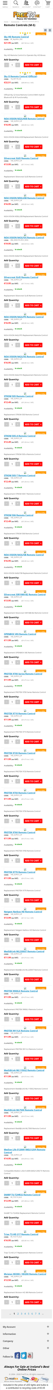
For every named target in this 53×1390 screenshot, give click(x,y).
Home (6, 21)
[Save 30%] (25, 155)
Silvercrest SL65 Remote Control (21, 158)
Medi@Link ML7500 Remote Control (23, 1110)
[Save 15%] (25, 1231)
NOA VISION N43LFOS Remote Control (24, 237)
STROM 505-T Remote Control (19, 475)
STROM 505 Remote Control (18, 396)
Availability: (8, 49)
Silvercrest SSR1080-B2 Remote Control (25, 594)
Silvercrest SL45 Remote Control (21, 277)
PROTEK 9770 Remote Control (19, 872)
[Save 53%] (25, 1191)
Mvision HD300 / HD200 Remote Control (25, 1274)
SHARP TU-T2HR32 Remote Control (22, 1194)
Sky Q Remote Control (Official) (20, 76)
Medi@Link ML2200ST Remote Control (24, 951)
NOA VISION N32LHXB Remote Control (24, 118)
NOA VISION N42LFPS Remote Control (24, 316)
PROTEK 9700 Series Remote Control (23, 673)
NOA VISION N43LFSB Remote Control (24, 554)
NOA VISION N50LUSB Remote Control (24, 197)
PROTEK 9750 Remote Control (19, 792)
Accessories (15, 21)
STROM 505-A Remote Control (19, 435)
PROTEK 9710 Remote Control (19, 713)
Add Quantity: (11, 59)
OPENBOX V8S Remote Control (20, 634)
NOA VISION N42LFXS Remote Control (24, 356)
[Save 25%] (25, 1146)
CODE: (6, 39)
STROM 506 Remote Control (18, 515)
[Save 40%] (25, 631)
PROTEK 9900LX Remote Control (21, 991)
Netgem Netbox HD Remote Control (23, 911)
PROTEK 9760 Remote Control (19, 832)
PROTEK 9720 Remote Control (19, 753)
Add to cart (32, 64)
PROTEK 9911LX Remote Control (21, 1030)
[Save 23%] (25, 115)
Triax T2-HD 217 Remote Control (21, 1234)
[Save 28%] (25, 234)
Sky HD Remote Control (16, 36)
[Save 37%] (25, 393)
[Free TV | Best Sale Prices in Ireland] (26, 14)
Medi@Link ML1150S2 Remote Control (24, 1070)
